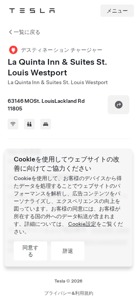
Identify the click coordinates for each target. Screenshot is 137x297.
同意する (30, 250)
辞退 (67, 251)
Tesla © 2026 (68, 281)
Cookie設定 (82, 224)
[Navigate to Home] (32, 10)
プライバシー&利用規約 (68, 293)
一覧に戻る (27, 32)
